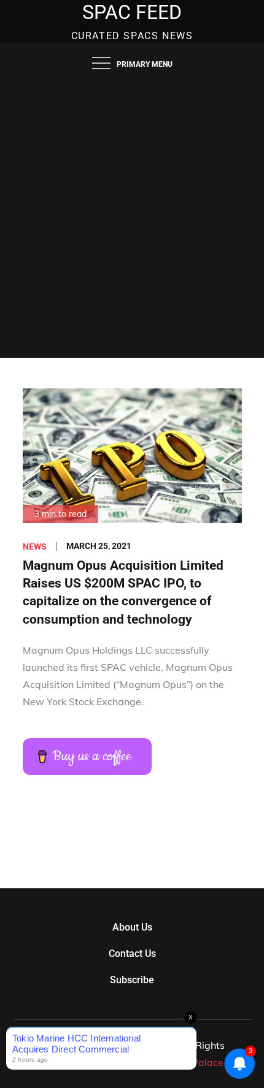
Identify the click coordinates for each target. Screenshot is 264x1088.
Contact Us (132, 953)
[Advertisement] (132, 220)
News (35, 546)
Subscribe (132, 980)
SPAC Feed (132, 12)
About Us (132, 927)
